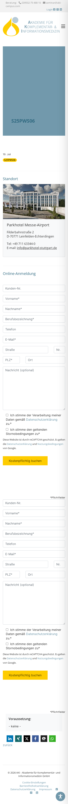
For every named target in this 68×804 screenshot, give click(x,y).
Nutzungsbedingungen (50, 444)
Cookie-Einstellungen (34, 782)
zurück (7, 745)
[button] (10, 738)
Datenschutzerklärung (41, 419)
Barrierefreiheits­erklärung (34, 786)
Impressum (45, 789)
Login (49, 9)
